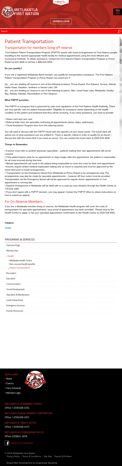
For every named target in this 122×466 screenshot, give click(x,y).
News (9, 378)
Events (10, 383)
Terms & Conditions (31, 456)
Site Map (48, 456)
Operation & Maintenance (17, 294)
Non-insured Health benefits (22, 264)
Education (10, 278)
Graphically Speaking (46, 463)
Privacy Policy (13, 456)
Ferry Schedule (13, 388)
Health (8, 227)
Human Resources (14, 310)
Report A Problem (63, 456)
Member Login (61, 21)
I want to (60, 2)
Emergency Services (15, 305)
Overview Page (13, 245)
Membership (12, 250)
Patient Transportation (20, 267)
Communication (13, 283)
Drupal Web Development (19, 463)
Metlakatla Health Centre (21, 260)
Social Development (15, 289)
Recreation (11, 273)
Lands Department (14, 300)
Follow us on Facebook (21, 443)
